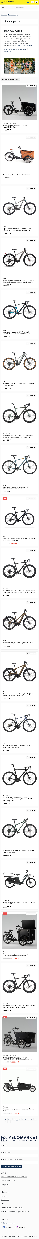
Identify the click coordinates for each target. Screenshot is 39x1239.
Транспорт (5, 1200)
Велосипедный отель (8, 1181)
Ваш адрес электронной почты (12, 1159)
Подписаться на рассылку (12, 1166)
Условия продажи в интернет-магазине (15, 1211)
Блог (2, 1204)
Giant (19, 45)
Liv (23, 45)
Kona (26, 45)
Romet (30, 45)
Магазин (4, 15)
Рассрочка (5, 1185)
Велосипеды (13, 15)
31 (5, 1121)
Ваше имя (4, 1145)
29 (31, 1119)
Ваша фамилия (6, 1152)
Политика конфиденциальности (12, 1208)
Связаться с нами (9, 1223)
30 (35, 1119)
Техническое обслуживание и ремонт (14, 1177)
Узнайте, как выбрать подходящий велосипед (16, 50)
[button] (36, 2)
